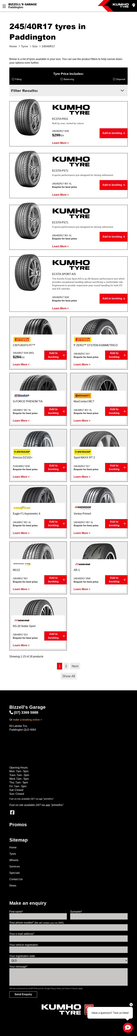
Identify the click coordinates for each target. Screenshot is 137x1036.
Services (14, 866)
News (12, 885)
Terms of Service (71, 988)
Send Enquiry (23, 994)
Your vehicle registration (23, 944)
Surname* (76, 911)
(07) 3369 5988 (26, 712)
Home (13, 847)
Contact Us (16, 879)
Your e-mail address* (21, 933)
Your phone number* (36, 922)
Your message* (18, 966)
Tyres (12, 853)
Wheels (13, 860)
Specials (14, 872)
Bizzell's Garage (22, 4)
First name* (16, 911)
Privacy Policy (56, 988)
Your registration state (22, 956)
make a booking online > (27, 719)
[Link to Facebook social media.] (12, 812)
